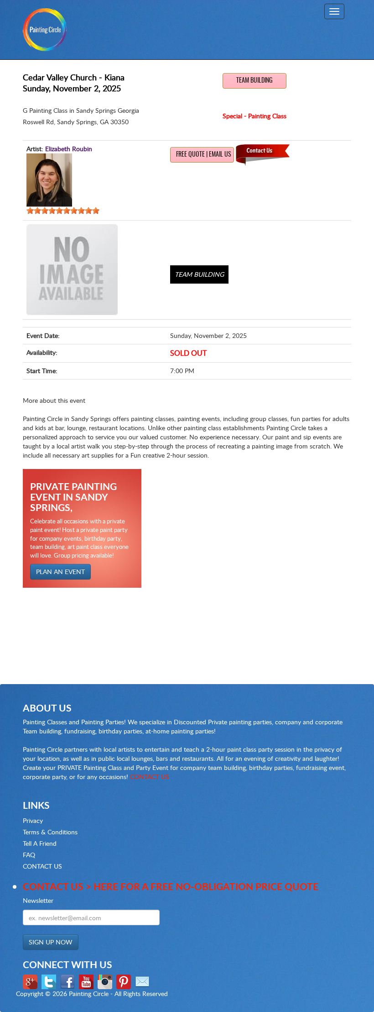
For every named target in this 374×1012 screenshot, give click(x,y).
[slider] (62, 210)
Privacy (33, 820)
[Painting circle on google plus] (31, 980)
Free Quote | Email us (203, 155)
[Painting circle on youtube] (87, 980)
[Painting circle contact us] (143, 980)
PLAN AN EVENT (60, 571)
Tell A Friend (40, 843)
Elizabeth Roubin (68, 148)
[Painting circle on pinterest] (124, 980)
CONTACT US (149, 776)
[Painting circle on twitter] (50, 980)
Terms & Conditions (50, 832)
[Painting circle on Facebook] (68, 980)
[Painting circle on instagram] (106, 980)
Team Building (254, 81)
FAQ (29, 854)
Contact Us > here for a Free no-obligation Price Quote (170, 886)
